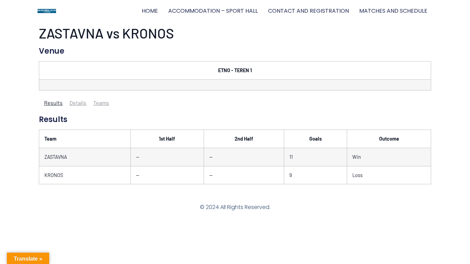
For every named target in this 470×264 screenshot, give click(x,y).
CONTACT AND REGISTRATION (308, 11)
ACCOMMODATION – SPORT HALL (213, 11)
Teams (101, 102)
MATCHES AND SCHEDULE (393, 11)
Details (78, 102)
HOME (150, 11)
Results (53, 102)
